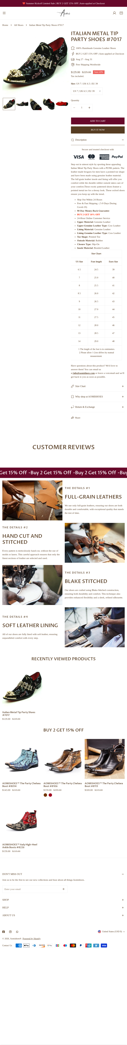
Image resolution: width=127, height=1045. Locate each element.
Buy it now (98, 130)
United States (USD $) (112, 931)
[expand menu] (4, 13)
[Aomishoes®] (63, 13)
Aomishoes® (15, 939)
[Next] (61, 64)
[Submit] (63, 889)
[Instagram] (10, 931)
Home (5, 25)
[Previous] (9, 64)
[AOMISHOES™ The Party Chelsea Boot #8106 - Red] (50, 795)
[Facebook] (3, 931)
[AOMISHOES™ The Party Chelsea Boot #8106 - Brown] (45, 795)
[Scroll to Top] (121, 1028)
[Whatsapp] (17, 931)
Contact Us (7, 945)
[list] (35, 64)
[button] (121, 13)
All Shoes (18, 25)
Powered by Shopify (32, 939)
